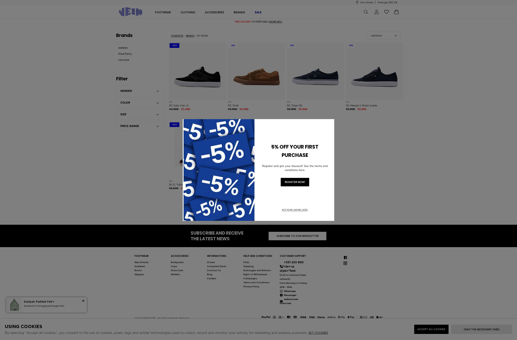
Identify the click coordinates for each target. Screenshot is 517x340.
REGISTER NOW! (295, 182)
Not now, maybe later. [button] (295, 210)
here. (302, 170)
